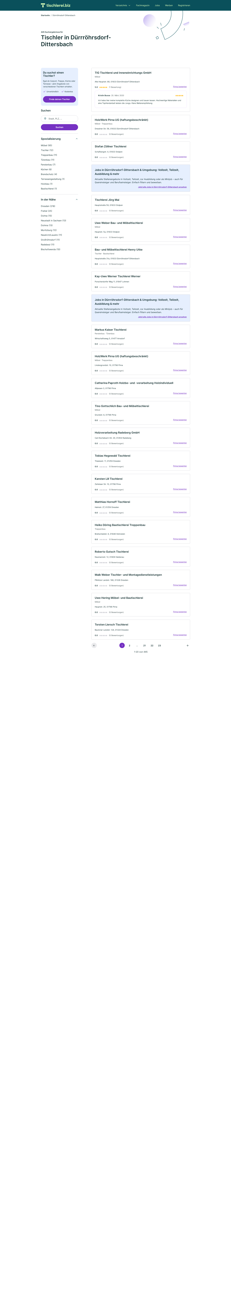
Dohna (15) (46, 215)
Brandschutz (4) (49, 174)
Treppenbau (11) (49, 155)
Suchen (59, 127)
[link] (140, 90)
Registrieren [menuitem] (184, 5)
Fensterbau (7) (48, 164)
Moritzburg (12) (49, 230)
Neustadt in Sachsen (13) (53, 220)
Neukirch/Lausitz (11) (51, 235)
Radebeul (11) (47, 244)
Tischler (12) (47, 150)
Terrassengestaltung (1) (53, 179)
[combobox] (59, 118)
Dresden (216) (48, 206)
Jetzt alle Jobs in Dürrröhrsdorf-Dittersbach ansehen (162, 187)
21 (144, 645)
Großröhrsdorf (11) (50, 239)
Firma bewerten (180, 86)
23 (159, 645)
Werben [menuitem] (169, 5)
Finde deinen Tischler (59, 99)
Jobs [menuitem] (157, 5)
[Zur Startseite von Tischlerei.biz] (55, 5)
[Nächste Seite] (187, 645)
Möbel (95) (46, 145)
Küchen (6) (46, 169)
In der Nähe (48, 199)
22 (152, 645)
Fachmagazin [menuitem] (142, 5)
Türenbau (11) (47, 159)
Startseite (45, 15)
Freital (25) (46, 211)
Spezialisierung (51, 138)
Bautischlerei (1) (49, 188)
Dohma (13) (47, 225)
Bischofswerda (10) (50, 249)
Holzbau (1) (47, 183)
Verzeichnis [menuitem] (121, 5)
